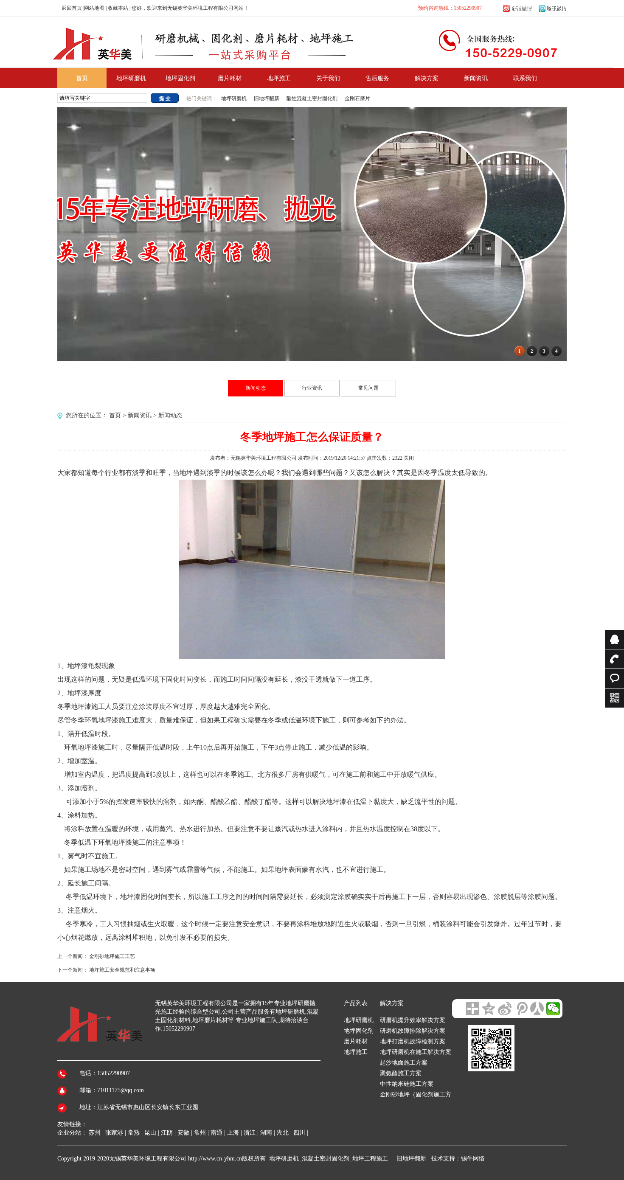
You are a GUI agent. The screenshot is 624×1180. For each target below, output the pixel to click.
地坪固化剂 (359, 1031)
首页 (115, 415)
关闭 (409, 458)
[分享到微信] (553, 1008)
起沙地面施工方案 (403, 1062)
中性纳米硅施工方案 (406, 1084)
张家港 (114, 1132)
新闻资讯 (140, 415)
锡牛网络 (473, 1158)
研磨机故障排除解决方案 (412, 1031)
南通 (216, 1132)
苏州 (95, 1132)
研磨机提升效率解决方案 (412, 1020)
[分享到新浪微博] (505, 1008)
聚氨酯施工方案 (401, 1073)
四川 (299, 1132)
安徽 (183, 1132)
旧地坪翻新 (266, 98)
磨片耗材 (356, 1041)
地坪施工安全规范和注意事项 (122, 970)
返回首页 (72, 8)
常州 (200, 1132)
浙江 (250, 1132)
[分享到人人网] (537, 1008)
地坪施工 (356, 1052)
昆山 (150, 1132)
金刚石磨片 (357, 98)
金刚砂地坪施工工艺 (112, 956)
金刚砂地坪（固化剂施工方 (415, 1094)
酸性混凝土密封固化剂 (312, 98)
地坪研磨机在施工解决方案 (415, 1052)
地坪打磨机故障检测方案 (412, 1041)
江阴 (167, 1132)
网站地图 (94, 8)
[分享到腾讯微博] (521, 1008)
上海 (233, 1132)
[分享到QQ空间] (488, 1008)
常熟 (134, 1132)
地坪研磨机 (234, 98)
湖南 (266, 1132)
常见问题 (368, 388)
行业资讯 (312, 388)
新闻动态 (255, 388)
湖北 (283, 1132)
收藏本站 (118, 8)
